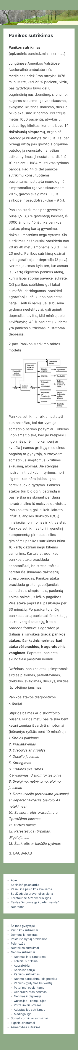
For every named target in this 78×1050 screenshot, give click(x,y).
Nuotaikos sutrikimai (25, 948)
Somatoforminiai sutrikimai (29, 1018)
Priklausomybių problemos (29, 939)
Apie (14, 880)
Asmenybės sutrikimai (26, 1027)
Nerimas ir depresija (27, 996)
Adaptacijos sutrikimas (29, 1009)
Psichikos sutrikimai (24, 930)
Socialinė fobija (24, 970)
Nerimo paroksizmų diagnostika (35, 978)
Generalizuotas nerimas (30, 992)
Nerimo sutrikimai (23, 952)
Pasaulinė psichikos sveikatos (31, 889)
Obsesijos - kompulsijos (30, 1000)
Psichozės (18, 943)
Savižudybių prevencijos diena (32, 893)
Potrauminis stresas (27, 1005)
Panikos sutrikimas (27, 974)
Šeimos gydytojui (23, 926)
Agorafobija (22, 965)
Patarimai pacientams (29, 987)
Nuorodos (17, 907)
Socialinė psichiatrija (25, 884)
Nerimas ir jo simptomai (30, 956)
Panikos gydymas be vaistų (33, 983)
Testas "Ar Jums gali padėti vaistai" (35, 902)
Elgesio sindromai (23, 1023)
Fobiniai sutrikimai (26, 961)
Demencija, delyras (24, 934)
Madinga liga (22, 1014)
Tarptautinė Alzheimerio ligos (31, 898)
